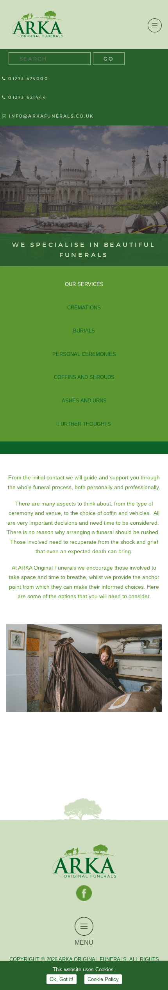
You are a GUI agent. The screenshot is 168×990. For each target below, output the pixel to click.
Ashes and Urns (84, 401)
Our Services (84, 284)
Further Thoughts (84, 424)
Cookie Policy (103, 979)
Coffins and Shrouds (84, 377)
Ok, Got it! (61, 979)
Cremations (84, 308)
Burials (84, 331)
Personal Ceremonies (84, 354)
